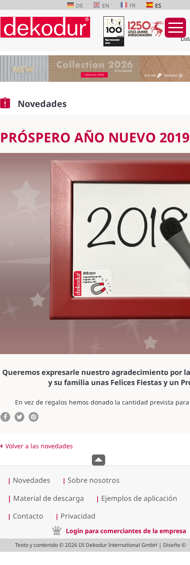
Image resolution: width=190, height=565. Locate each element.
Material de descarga (46, 498)
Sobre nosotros (94, 480)
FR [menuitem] (132, 5)
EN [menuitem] (105, 5)
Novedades (31, 480)
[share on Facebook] (5, 417)
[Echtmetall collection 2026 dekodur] (95, 69)
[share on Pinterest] (33, 417)
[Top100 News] (112, 33)
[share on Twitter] (19, 417)
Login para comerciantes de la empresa (126, 531)
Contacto (28, 516)
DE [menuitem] (79, 5)
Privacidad (78, 516)
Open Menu (175, 28)
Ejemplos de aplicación (139, 498)
